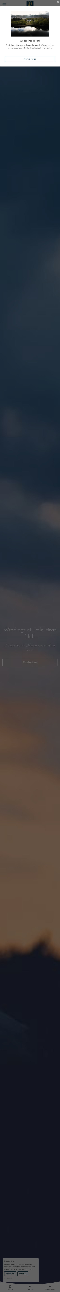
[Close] (58, 2)
